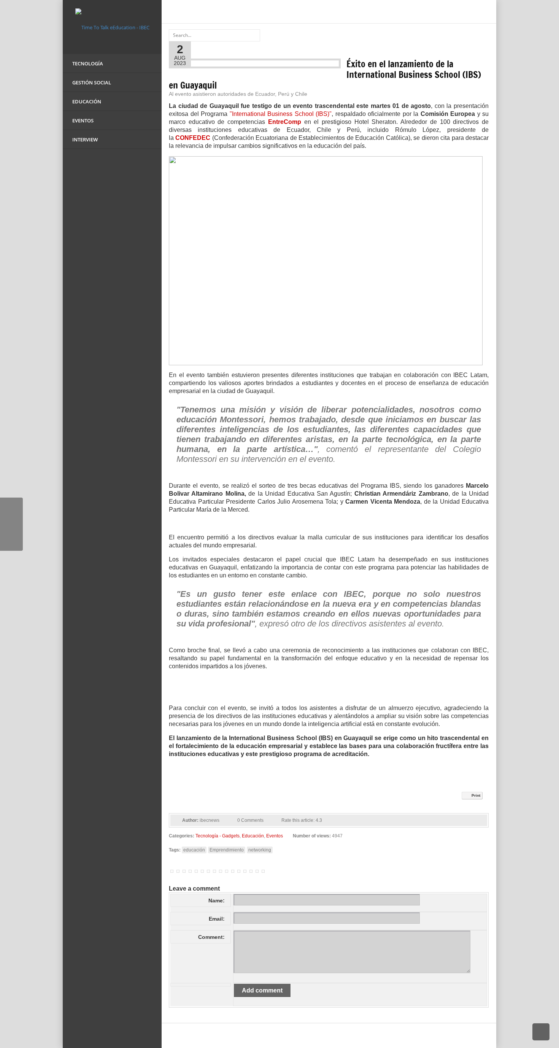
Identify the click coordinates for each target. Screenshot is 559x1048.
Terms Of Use (474, 1035)
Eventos (274, 836)
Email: (217, 919)
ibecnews (209, 820)
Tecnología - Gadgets (217, 836)
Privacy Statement (430, 1035)
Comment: (211, 937)
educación (194, 850)
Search (253, 34)
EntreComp (284, 122)
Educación (253, 836)
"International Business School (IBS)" (281, 114)
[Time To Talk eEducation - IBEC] (112, 26)
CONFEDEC (192, 138)
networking (259, 850)
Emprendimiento (227, 850)
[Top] (540, 1031)
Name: (216, 900)
